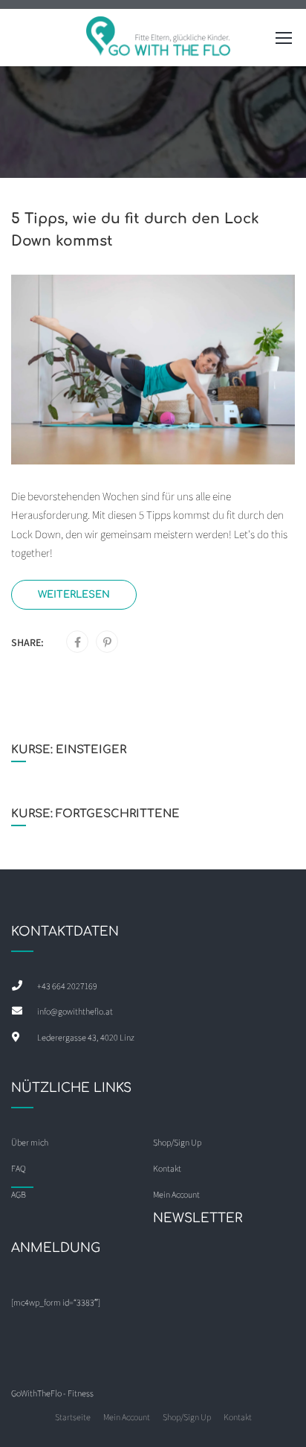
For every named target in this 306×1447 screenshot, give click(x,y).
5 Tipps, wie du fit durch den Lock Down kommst (135, 230)
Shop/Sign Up (177, 1142)
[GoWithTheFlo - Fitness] (159, 41)
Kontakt (238, 1416)
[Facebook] (77, 642)
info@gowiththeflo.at (75, 1011)
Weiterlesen (74, 594)
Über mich (29, 1142)
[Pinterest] (107, 642)
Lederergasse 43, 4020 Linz (85, 1037)
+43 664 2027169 (67, 985)
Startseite (73, 1416)
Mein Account (126, 1416)
